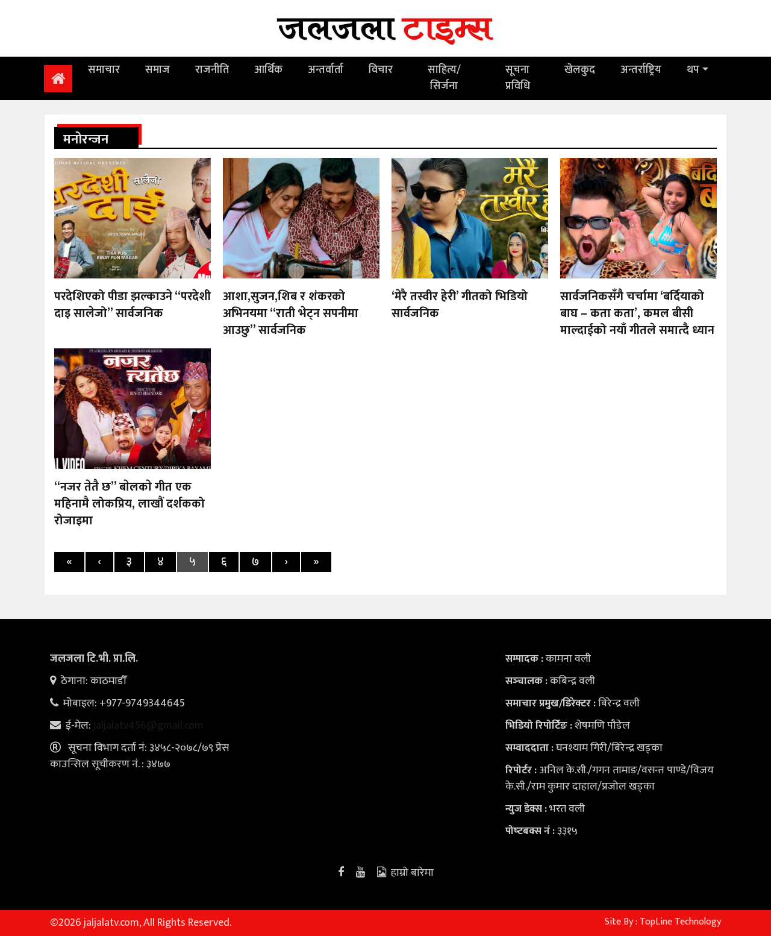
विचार (381, 70)
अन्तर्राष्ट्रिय (640, 70)
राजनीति (212, 70)
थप (693, 70)
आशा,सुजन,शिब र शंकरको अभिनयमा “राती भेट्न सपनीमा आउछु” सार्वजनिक (290, 313)
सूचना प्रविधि (517, 78)
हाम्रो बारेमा (412, 873)
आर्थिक (268, 70)
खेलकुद (579, 70)
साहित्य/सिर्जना (444, 78)
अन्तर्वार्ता (325, 70)
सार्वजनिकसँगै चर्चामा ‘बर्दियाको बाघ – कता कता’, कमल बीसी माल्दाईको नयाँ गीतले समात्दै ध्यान (637, 313)
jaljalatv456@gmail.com (148, 726)
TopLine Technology (680, 922)
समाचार (104, 70)
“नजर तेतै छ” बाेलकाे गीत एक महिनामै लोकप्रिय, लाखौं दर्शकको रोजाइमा (129, 504)
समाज (157, 70)
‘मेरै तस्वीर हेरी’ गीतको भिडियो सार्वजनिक (460, 305)
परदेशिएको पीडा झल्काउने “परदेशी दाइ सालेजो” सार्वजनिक (132, 305)
